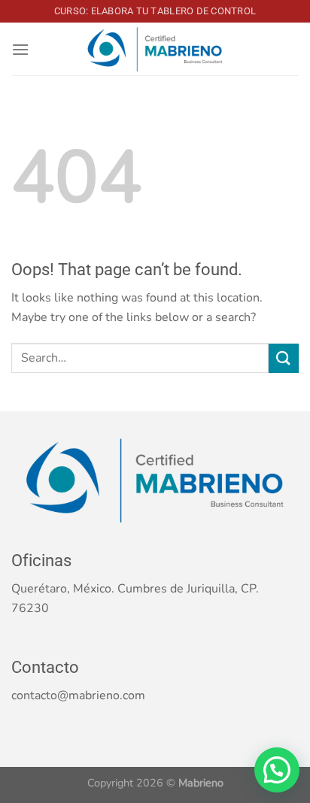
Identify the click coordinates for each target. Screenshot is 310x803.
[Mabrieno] (155, 49)
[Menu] (20, 49)
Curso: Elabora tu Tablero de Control (155, 11)
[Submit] (284, 358)
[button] (276, 769)
